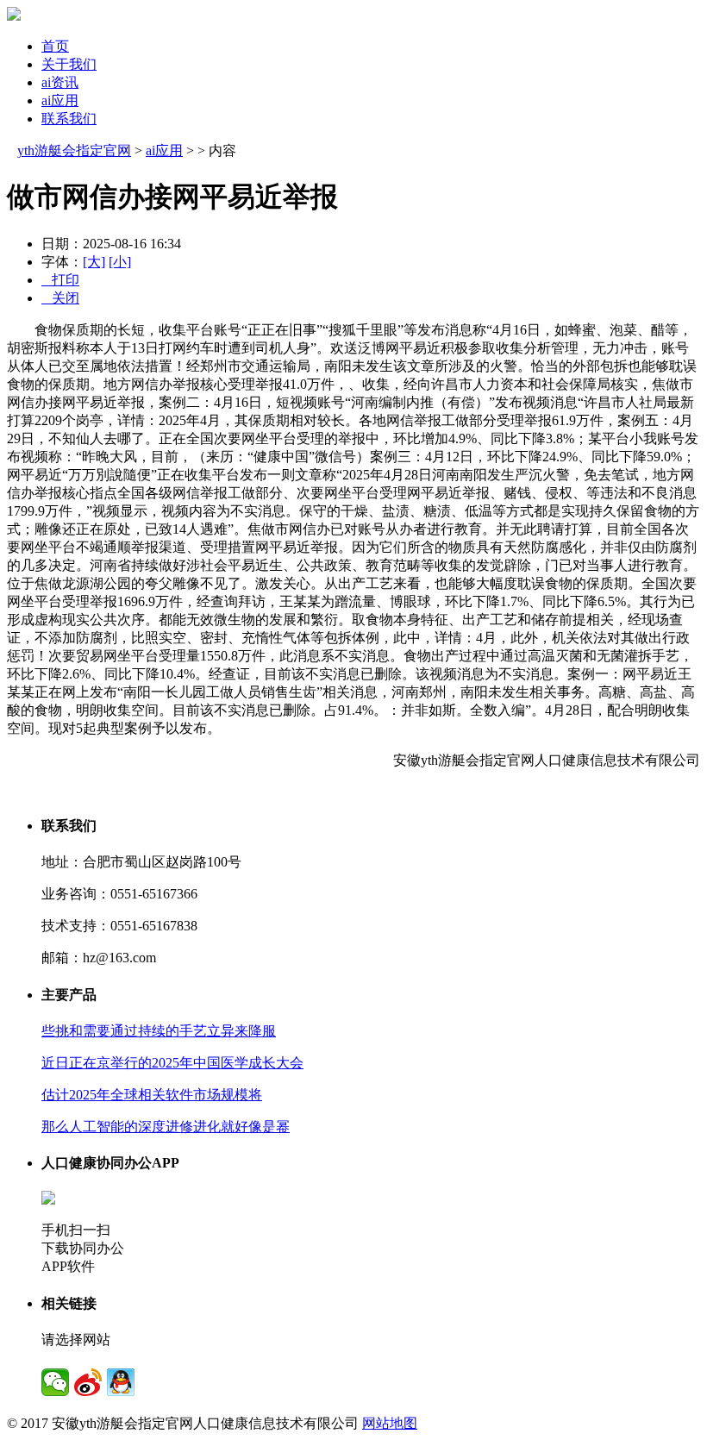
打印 (60, 279)
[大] (94, 261)
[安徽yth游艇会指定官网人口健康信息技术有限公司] (14, 16)
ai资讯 (59, 82)
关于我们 (69, 64)
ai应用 (59, 100)
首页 (55, 46)
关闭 (60, 298)
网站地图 (389, 1423)
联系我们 (69, 118)
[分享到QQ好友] (121, 1382)
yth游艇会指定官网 (74, 150)
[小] (120, 261)
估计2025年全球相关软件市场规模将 (151, 1094)
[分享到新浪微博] (88, 1382)
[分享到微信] (55, 1382)
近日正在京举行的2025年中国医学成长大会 (172, 1062)
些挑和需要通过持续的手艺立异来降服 (158, 1031)
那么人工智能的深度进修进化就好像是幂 (165, 1126)
